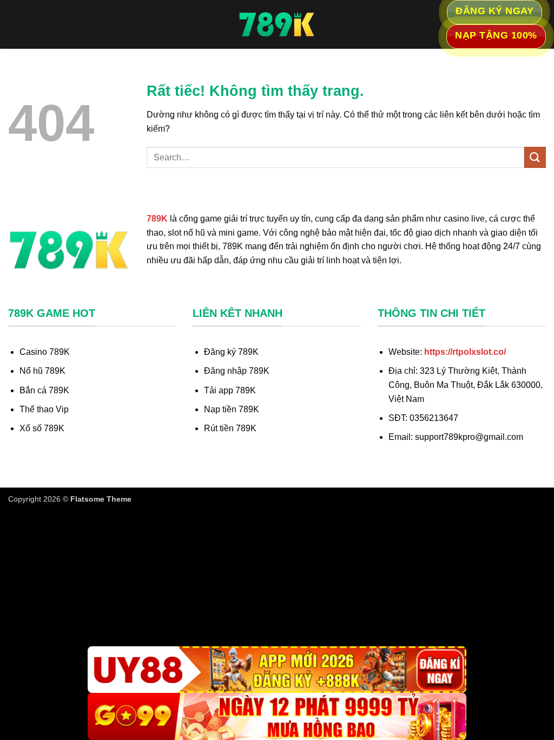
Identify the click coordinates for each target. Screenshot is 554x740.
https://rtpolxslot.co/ (465, 351)
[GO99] (277, 716)
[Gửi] (535, 157)
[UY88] (277, 669)
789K (157, 218)
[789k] (277, 24)
